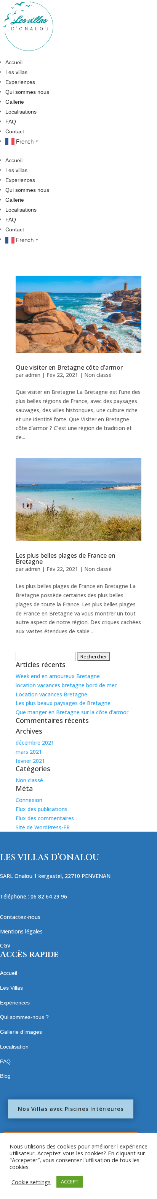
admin (32, 374)
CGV (5, 945)
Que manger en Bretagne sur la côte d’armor (72, 712)
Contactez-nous (20, 917)
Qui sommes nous (27, 92)
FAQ (10, 122)
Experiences (20, 82)
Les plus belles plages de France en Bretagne (65, 558)
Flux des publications (41, 809)
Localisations (21, 112)
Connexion (29, 800)
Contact (14, 131)
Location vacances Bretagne (51, 694)
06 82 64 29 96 (48, 896)
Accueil (13, 62)
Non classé (98, 374)
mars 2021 (29, 751)
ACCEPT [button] (69, 1181)
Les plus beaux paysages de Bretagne (63, 703)
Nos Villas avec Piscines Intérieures (70, 1108)
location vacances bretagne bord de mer (66, 685)
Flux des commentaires (45, 818)
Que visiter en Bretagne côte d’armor (69, 367)
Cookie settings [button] (31, 1181)
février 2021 (30, 760)
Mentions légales (21, 931)
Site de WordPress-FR (43, 827)
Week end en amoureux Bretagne (58, 676)
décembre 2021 (35, 742)
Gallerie (14, 102)
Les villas (16, 72)
